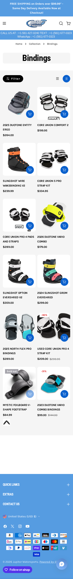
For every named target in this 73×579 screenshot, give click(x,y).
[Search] (61, 23)
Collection (34, 43)
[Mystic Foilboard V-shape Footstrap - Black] (6, 422)
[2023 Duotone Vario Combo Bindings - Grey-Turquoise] (41, 422)
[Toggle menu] (4, 23)
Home (19, 43)
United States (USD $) (22, 516)
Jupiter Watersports (25, 561)
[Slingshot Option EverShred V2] (19, 271)
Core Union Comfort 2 (53, 125)
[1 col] (57, 78)
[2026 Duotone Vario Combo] (53, 215)
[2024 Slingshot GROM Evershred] (53, 271)
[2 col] (66, 78)
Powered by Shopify (51, 561)
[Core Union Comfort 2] (53, 103)
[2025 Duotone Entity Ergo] (19, 103)
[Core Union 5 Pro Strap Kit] (53, 159)
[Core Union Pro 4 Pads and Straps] (19, 215)
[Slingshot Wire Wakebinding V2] (19, 159)
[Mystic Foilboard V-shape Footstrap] (19, 383)
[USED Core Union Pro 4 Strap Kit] (53, 327)
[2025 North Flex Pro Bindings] (19, 327)
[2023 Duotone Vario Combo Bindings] (53, 383)
